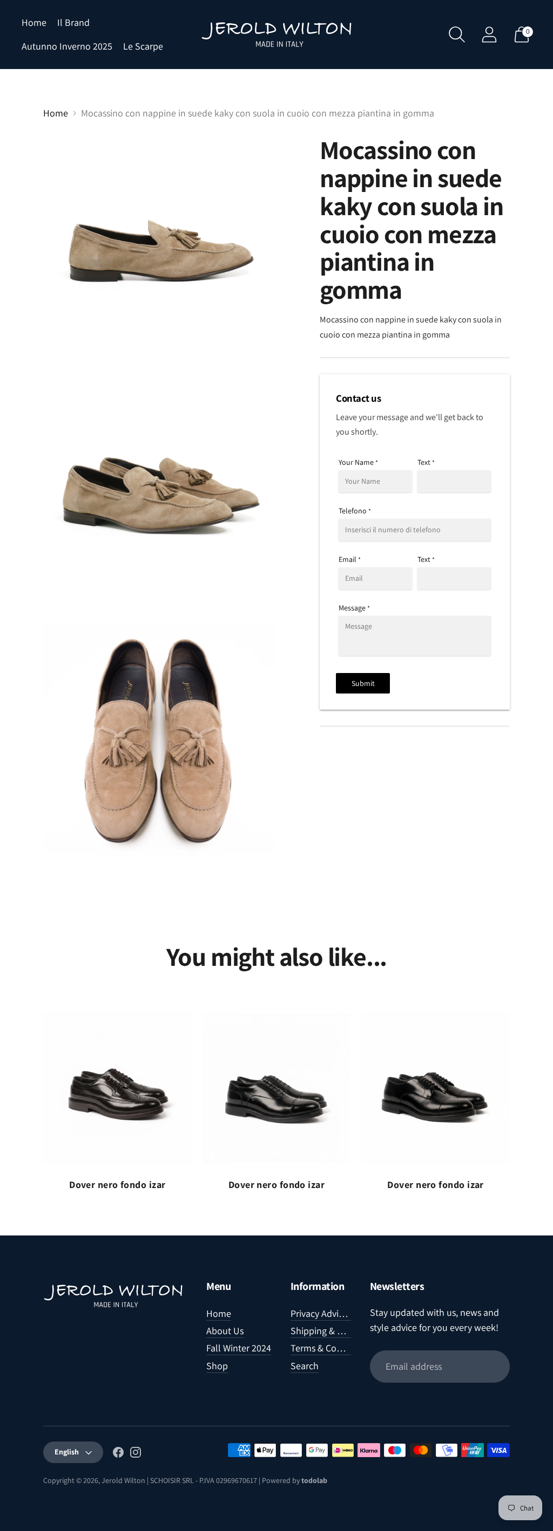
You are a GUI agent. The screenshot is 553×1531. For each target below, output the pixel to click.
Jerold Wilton (123, 1480)
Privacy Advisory (323, 1313)
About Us (225, 1330)
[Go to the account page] (489, 34)
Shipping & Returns (329, 1330)
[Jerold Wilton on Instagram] (135, 1454)
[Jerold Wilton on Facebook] (118, 1454)
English (67, 1452)
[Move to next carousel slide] (520, 1088)
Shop (217, 1366)
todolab (314, 1480)
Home (34, 22)
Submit (363, 683)
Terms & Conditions (330, 1348)
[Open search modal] (457, 34)
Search (305, 1366)
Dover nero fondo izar (117, 1184)
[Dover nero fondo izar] (117, 1088)
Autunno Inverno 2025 (67, 46)
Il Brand (73, 22)
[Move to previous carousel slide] (32, 1088)
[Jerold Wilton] (276, 34)
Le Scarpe (143, 46)
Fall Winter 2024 (238, 1348)
